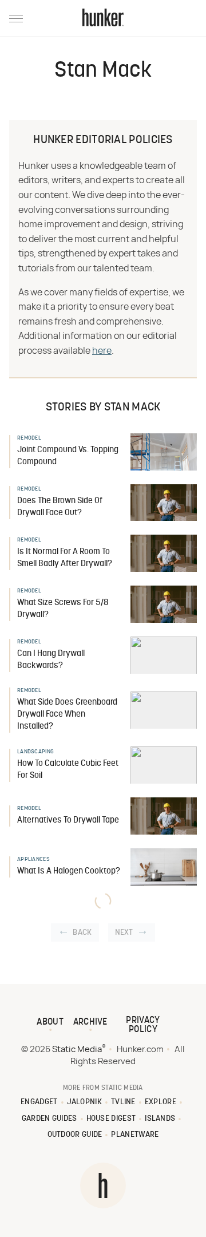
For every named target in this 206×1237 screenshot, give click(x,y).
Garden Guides (49, 1119)
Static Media (77, 1049)
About (50, 1022)
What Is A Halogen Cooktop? (68, 871)
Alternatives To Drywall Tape (68, 820)
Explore (160, 1102)
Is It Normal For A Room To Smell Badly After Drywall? (64, 558)
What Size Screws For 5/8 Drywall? (63, 609)
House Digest (111, 1119)
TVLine (123, 1102)
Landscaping (35, 752)
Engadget (39, 1102)
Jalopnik (84, 1102)
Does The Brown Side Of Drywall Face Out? (59, 507)
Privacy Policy (143, 1025)
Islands (160, 1119)
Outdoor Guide (74, 1135)
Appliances (33, 859)
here (102, 350)
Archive (90, 1022)
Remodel (29, 438)
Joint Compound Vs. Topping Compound (67, 456)
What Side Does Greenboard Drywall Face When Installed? (67, 714)
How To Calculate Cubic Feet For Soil (67, 770)
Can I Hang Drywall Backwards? (51, 660)
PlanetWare (135, 1135)
